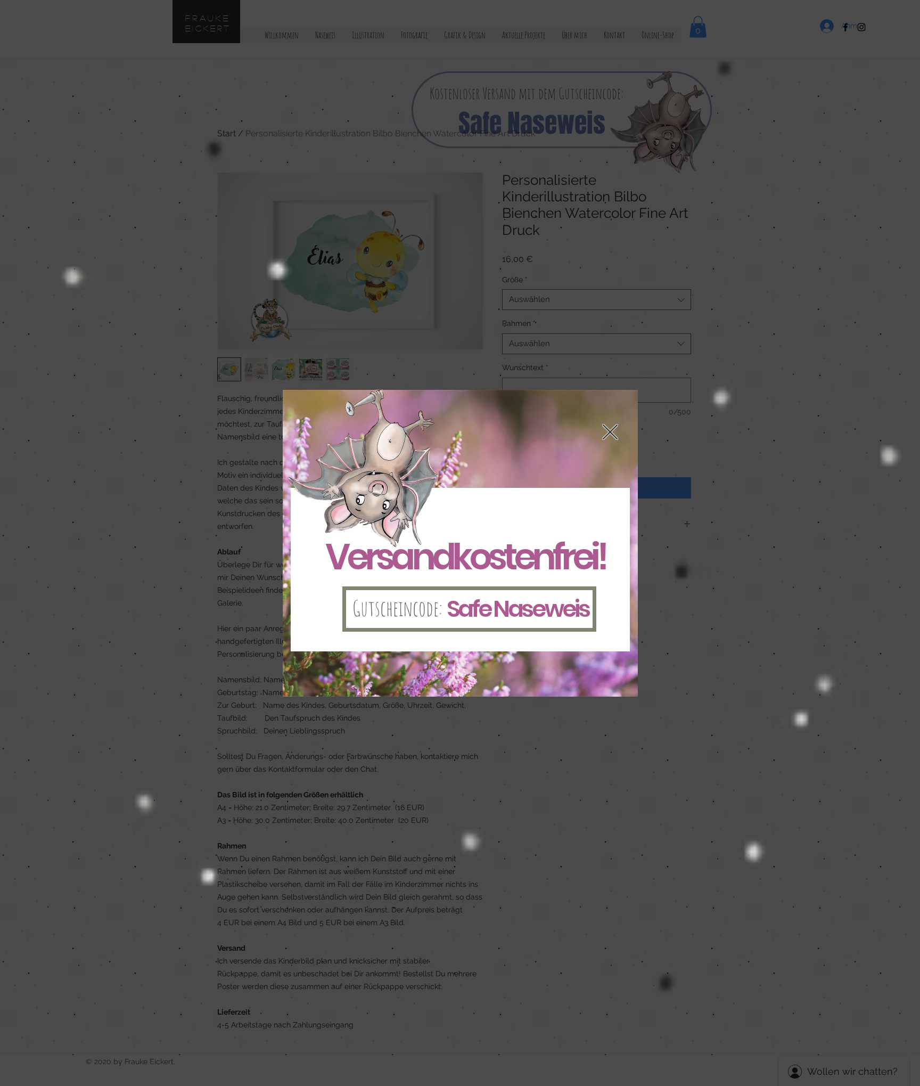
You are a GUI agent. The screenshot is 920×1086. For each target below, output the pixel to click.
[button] (610, 432)
